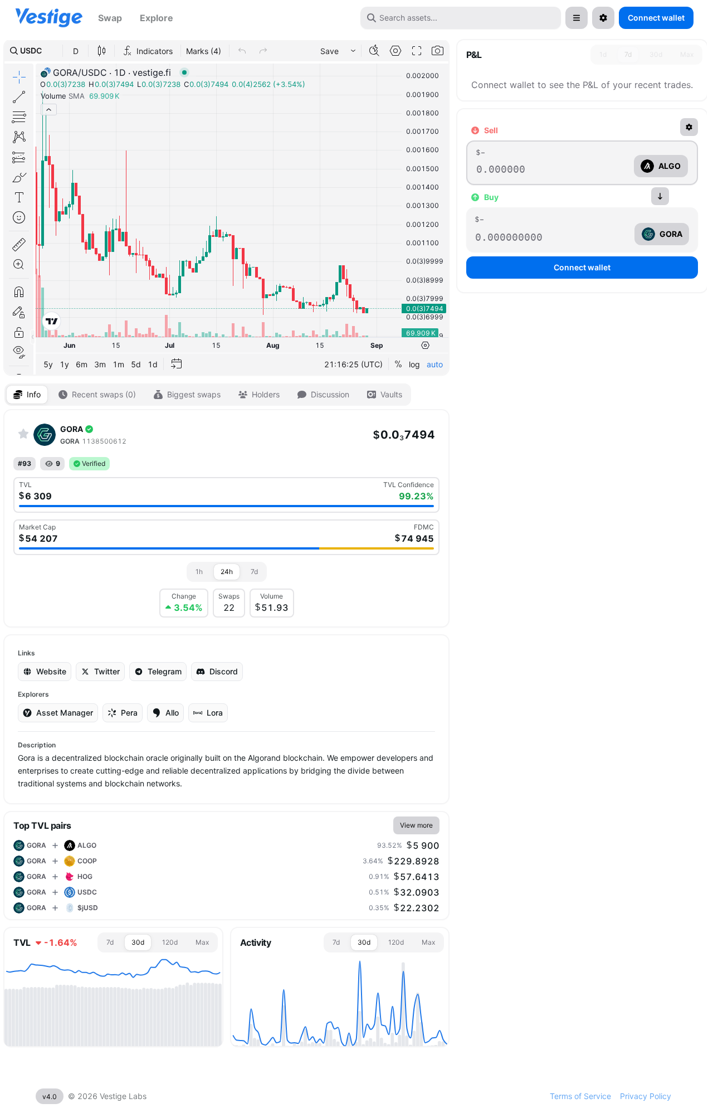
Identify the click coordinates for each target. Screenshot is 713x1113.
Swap (110, 17)
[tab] (27, 395)
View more (416, 825)
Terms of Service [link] (580, 1096)
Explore (156, 17)
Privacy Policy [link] (645, 1096)
